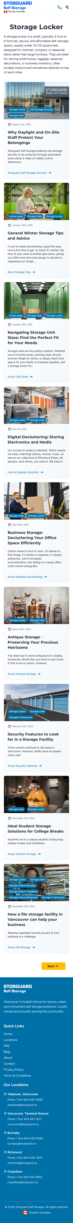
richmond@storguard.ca (22, 1162)
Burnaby (13, 1133)
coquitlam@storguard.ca (22, 1182)
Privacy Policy (14, 1069)
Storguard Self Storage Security (27, 172)
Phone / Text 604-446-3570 (24, 1157)
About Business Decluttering (25, 576)
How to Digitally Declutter (23, 472)
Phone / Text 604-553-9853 (24, 1177)
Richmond (14, 1152)
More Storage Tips (19, 272)
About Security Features (22, 765)
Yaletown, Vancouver (22, 1094)
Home (8, 1034)
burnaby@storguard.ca (21, 1143)
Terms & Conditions (17, 1075)
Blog (7, 1052)
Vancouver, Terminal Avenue (27, 1113)
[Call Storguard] (59, 7)
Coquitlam (14, 1171)
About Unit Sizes (18, 376)
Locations (10, 1040)
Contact (9, 1063)
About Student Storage (22, 853)
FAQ (6, 1046)
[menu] (67, 7)
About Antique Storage (22, 673)
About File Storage (19, 947)
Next (51, 966)
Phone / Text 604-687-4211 (24, 1119)
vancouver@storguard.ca (23, 1124)
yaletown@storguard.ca (22, 1104)
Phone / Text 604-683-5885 (24, 1099)
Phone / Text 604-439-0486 (25, 1138)
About (8, 1057)
